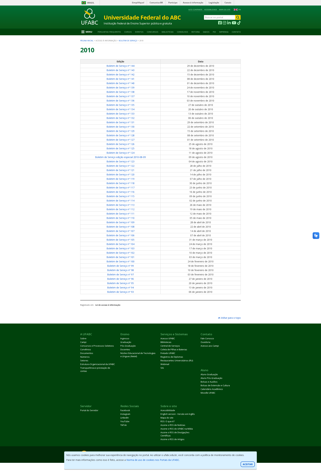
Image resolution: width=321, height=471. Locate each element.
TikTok (123, 425)
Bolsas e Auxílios (209, 381)
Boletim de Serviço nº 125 (120, 148)
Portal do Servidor (89, 410)
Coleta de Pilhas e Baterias (173, 349)
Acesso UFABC (167, 338)
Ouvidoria (205, 342)
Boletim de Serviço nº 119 (120, 178)
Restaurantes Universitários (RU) (176, 360)
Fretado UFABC (167, 353)
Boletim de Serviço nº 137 (120, 96)
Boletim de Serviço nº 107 (120, 231)
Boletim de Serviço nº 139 (120, 87)
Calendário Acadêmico (212, 389)
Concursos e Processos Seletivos (97, 345)
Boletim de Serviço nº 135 (120, 105)
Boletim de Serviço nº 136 (120, 100)
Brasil (90, 2)
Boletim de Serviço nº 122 (120, 165)
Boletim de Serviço (128, 40)
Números (85, 356)
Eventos (139, 32)
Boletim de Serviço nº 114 (120, 200)
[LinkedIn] (229, 23)
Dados (206, 32)
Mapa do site (224, 10)
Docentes (125, 349)
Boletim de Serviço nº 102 (120, 252)
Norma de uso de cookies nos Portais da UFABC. (153, 459)
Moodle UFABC (208, 392)
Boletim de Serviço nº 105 (120, 239)
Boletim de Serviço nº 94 (120, 287)
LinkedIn (124, 417)
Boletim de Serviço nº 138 (120, 91)
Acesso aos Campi (210, 345)
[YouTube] (234, 23)
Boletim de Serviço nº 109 (120, 222)
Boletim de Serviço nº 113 (120, 204)
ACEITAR (248, 464)
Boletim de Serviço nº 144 (120, 65)
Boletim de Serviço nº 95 (120, 283)
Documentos (86, 353)
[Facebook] (220, 23)
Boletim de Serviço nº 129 (120, 131)
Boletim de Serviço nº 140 (120, 83)
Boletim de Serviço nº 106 (120, 235)
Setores (84, 360)
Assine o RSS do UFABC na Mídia (176, 428)
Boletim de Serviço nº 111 (120, 213)
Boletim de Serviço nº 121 (120, 170)
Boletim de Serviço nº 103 (120, 248)
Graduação (125, 342)
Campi (83, 342)
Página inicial (86, 40)
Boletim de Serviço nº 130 (120, 126)
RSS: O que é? (167, 421)
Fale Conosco (207, 338)
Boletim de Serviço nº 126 (120, 144)
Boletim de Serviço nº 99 (120, 265)
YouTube (124, 421)
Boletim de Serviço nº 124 (120, 152)
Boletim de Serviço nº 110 (120, 218)
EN (239, 10)
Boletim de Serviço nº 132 (120, 118)
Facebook (125, 410)
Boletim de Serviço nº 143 (120, 70)
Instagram (125, 414)
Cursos (128, 32)
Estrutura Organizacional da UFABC (97, 364)
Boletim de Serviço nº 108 (120, 226)
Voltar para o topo (230, 317)
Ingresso (124, 338)
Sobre (83, 338)
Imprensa (223, 32)
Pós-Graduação (128, 345)
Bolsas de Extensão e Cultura (215, 385)
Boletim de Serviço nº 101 (120, 257)
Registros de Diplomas (171, 356)
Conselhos (182, 32)
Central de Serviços (170, 345)
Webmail (164, 364)
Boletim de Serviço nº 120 (120, 174)
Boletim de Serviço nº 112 (120, 209)
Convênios (85, 349)
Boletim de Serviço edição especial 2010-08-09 (120, 157)
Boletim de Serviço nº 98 (120, 270)
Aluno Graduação (209, 374)
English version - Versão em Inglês (177, 414)
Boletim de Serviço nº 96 (120, 278)
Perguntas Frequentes (109, 32)
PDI (214, 32)
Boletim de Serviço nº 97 (120, 274)
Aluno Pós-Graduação (211, 378)
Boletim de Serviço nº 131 (120, 122)
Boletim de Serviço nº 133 (120, 113)
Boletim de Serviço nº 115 (120, 196)
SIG (162, 368)
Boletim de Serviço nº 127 (120, 139)
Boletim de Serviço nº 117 (120, 187)
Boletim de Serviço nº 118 (120, 183)
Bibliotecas (168, 32)
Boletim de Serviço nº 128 (120, 135)
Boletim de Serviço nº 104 (120, 244)
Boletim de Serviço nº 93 (120, 291)
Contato (236, 32)
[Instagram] (224, 23)
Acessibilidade (210, 10)
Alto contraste (195, 10)
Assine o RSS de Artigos (172, 439)
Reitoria (195, 32)
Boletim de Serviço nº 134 (120, 109)
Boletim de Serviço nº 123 (120, 161)
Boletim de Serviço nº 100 (120, 261)
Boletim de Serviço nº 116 (120, 191)
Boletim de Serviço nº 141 (120, 78)
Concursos (152, 32)
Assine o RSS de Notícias (172, 425)
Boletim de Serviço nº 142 (120, 74)
